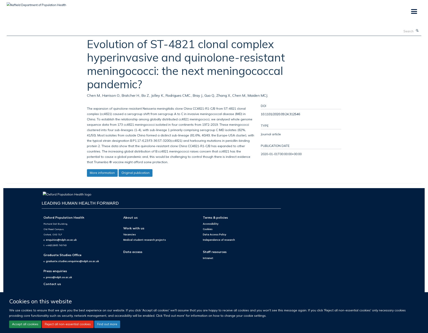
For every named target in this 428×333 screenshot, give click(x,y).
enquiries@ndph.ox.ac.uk (61, 239)
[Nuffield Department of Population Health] (36, 3)
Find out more (107, 324)
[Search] (417, 30)
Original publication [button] (135, 173)
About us (130, 217)
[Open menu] (413, 11)
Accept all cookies (25, 324)
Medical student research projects (144, 239)
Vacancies (129, 234)
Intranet (208, 258)
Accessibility (210, 223)
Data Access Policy (214, 234)
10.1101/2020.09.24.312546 (280, 114)
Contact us (52, 284)
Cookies (207, 229)
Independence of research (219, 239)
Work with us (133, 228)
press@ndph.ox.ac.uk (59, 277)
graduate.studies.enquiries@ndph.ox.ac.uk (72, 261)
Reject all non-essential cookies (68, 324)
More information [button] (102, 173)
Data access (132, 252)
